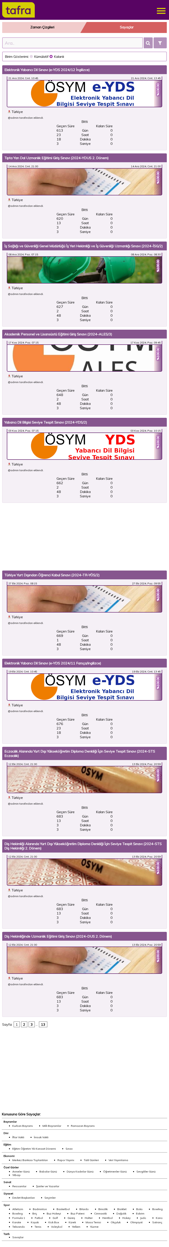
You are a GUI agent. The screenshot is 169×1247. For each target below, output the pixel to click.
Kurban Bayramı (22, 1125)
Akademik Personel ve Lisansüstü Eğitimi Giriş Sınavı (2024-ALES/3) (58, 334)
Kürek (72, 1222)
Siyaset (8, 1193)
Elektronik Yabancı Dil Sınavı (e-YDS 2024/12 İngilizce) (47, 69)
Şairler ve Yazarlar (47, 1186)
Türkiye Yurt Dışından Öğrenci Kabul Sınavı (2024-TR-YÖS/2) (52, 575)
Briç (34, 1213)
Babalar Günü (48, 1171)
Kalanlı (59, 56)
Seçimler (50, 1197)
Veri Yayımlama (118, 1160)
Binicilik (103, 1209)
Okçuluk (116, 1222)
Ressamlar (19, 1186)
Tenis (38, 1226)
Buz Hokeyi (54, 1213)
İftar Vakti (18, 1137)
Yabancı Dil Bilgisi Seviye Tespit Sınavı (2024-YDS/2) (45, 422)
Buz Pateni (77, 1213)
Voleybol (56, 1226)
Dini (6, 1133)
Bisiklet (122, 1209)
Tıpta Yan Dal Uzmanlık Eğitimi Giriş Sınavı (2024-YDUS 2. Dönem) (56, 158)
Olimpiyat (136, 1222)
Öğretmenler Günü (115, 1171)
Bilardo (84, 1209)
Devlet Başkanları (23, 1197)
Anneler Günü (21, 1171)
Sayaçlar (127, 27)
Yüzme (94, 1226)
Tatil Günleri (91, 1160)
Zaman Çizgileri (42, 27)
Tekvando (18, 1226)
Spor (7, 1205)
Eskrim (140, 1213)
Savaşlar (18, 1237)
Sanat (7, 1182)
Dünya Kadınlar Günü (80, 1171)
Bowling (157, 1209)
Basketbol (63, 1209)
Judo (143, 1218)
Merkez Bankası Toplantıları (30, 1160)
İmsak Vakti (41, 1137)
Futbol (39, 1218)
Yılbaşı (16, 1175)
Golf (55, 1218)
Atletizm (17, 1209)
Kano (159, 1218)
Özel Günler (11, 1167)
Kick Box (53, 1222)
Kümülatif (42, 56)
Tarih (7, 1234)
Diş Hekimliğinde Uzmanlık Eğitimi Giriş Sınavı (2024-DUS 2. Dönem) (58, 936)
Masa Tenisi (93, 1222)
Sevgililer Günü (146, 1171)
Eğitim (7, 1144)
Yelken (76, 1226)
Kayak (35, 1222)
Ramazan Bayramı (83, 1125)
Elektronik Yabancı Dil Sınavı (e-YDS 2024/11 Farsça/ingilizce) (52, 663)
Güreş (71, 1218)
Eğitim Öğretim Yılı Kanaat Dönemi (34, 1148)
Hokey (126, 1218)
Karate (16, 1222)
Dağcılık (121, 1213)
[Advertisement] (84, 536)
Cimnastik (100, 1213)
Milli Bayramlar (51, 1125)
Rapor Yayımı (65, 1160)
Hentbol (107, 1218)
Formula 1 (18, 1218)
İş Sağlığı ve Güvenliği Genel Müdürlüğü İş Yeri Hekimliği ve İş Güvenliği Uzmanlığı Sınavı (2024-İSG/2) (83, 246)
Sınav (69, 1148)
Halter (89, 1218)
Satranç (157, 1222)
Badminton (40, 1209)
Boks (139, 1209)
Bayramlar (10, 1121)
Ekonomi (9, 1156)
